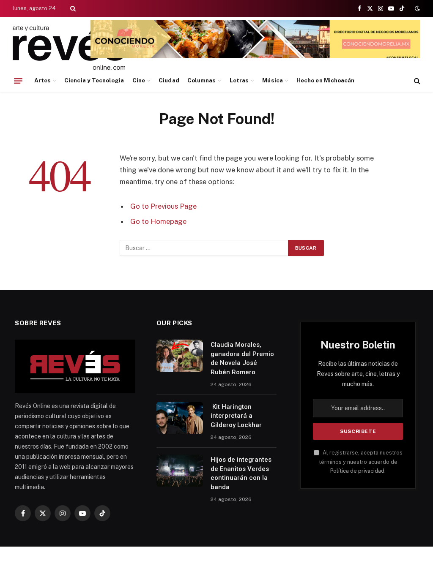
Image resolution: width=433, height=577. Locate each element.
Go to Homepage (158, 221)
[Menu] (18, 80)
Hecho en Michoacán (325, 80)
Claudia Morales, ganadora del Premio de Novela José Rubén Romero (242, 358)
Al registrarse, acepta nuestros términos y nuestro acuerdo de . (361, 461)
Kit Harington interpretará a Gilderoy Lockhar (236, 416)
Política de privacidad (357, 471)
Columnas (201, 80)
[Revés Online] (69, 47)
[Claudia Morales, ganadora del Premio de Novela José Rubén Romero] (179, 356)
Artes (42, 80)
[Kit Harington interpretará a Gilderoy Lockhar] (179, 418)
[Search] (72, 8)
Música (272, 80)
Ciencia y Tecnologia (94, 80)
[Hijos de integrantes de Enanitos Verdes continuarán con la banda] (179, 471)
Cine (138, 80)
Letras (239, 80)
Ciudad (169, 80)
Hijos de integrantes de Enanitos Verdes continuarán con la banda (241, 473)
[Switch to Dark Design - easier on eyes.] (416, 8)
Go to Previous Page (163, 206)
